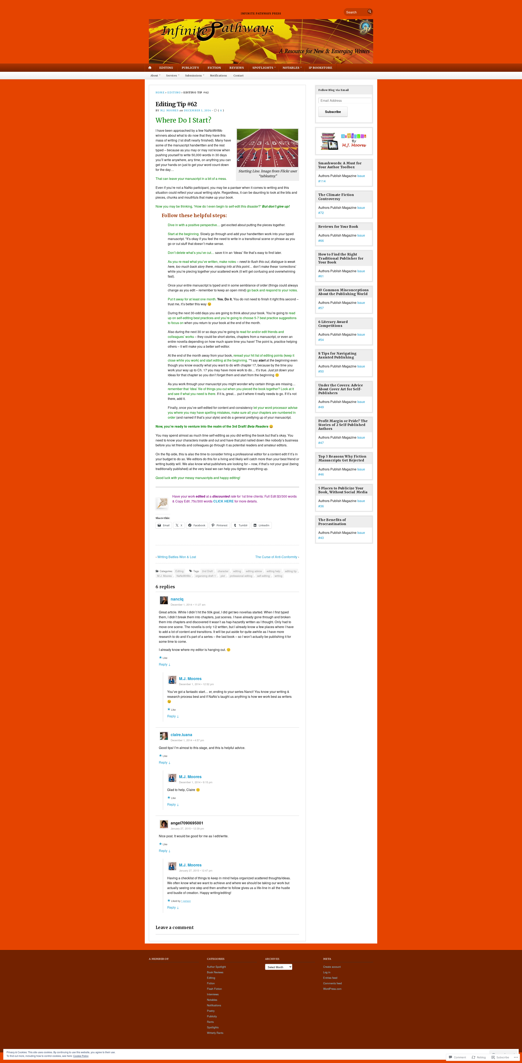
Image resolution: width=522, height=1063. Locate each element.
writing (278, 576)
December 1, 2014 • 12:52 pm (196, 684)
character (223, 571)
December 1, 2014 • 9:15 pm (195, 782)
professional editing (241, 576)
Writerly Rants (215, 1033)
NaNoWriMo (184, 576)
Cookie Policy (80, 1055)
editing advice (254, 571)
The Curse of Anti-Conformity (276, 556)
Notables (291, 68)
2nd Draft (207, 571)
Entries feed (330, 978)
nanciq (177, 599)
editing (237, 571)
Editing (166, 68)
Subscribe (333, 111)
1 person (186, 901)
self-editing (263, 576)
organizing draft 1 (206, 576)
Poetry (211, 1011)
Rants (210, 1022)
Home (160, 92)
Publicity (190, 68)
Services (171, 75)
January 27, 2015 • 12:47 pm (195, 870)
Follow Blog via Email (333, 90)
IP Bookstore (320, 68)
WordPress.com (332, 989)
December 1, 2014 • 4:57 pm (187, 740)
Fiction (214, 68)
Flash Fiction (214, 989)
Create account (332, 967)
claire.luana (181, 734)
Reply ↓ (165, 664)
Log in (326, 972)
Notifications (218, 75)
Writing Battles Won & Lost (176, 556)
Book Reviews (215, 972)
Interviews (213, 994)
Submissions (193, 75)
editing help (273, 571)
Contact (238, 75)
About (154, 75)
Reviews (236, 68)
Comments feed (332, 983)
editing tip (290, 571)
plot (223, 576)
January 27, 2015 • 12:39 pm (187, 828)
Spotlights (262, 68)
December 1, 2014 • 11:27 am (188, 604)
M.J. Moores (169, 110)
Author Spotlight (216, 967)
